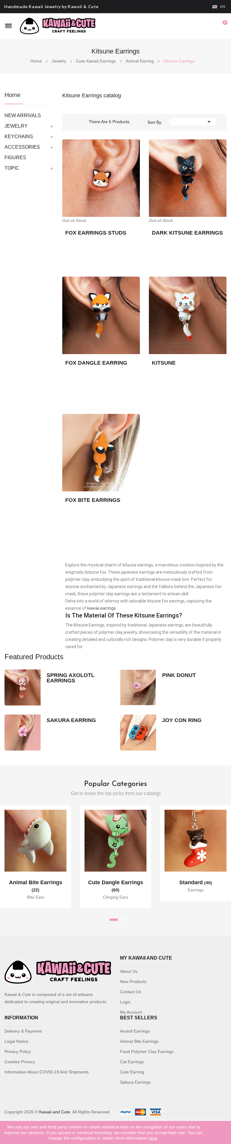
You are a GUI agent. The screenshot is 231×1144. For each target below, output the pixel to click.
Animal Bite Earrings (139, 1041)
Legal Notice (16, 1041)
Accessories (22, 147)
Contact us (130, 991)
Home (12, 95)
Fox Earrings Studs (95, 232)
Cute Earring (132, 1072)
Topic (12, 168)
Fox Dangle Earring (96, 363)
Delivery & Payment (23, 1031)
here (153, 1138)
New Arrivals (23, 115)
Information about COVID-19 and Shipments (47, 1072)
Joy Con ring (182, 720)
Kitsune (164, 363)
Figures (15, 157)
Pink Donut (179, 675)
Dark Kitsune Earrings (187, 232)
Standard (195, 882)
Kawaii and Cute (54, 1111)
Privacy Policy (18, 1051)
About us (128, 971)
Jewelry (16, 126)
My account (131, 1012)
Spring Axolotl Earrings (70, 677)
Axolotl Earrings (135, 1031)
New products (133, 981)
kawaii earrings (101, 608)
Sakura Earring (71, 720)
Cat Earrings (132, 1061)
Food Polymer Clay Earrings (147, 1051)
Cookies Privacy (20, 1061)
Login (125, 1002)
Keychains (19, 136)
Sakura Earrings (135, 1082)
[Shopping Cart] (222, 25)
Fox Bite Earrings (92, 500)
